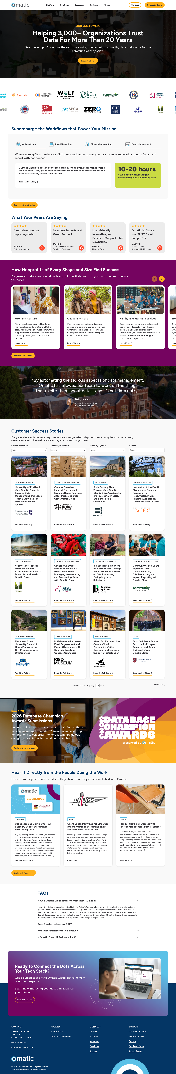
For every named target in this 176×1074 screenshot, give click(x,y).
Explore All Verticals (23, 355)
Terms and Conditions (61, 1036)
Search (132, 445)
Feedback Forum (136, 1046)
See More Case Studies (24, 205)
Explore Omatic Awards (24, 748)
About (107, 5)
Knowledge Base (136, 1036)
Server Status (135, 1051)
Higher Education (25, 482)
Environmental (23, 561)
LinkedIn (93, 1031)
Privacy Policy (57, 1031)
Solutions (64, 5)
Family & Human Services (67, 482)
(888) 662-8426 (18, 1042)
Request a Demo (154, 5)
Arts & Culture (63, 637)
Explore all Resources (24, 873)
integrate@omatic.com (22, 1047)
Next (163, 279)
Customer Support (137, 1031)
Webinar (21, 819)
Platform (50, 5)
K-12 (136, 637)
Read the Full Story (27, 182)
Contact (135, 5)
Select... (15, 450)
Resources (79, 5)
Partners (94, 5)
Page (93, 685)
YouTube (94, 1036)
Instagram (94, 1041)
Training (132, 1041)
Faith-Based (101, 482)
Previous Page (17, 685)
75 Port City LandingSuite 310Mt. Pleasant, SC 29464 (22, 1034)
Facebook (94, 1046)
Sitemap (93, 1051)
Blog (72, 819)
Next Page (158, 684)
